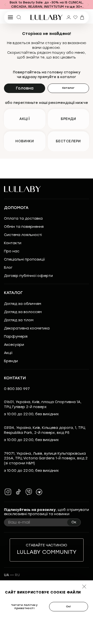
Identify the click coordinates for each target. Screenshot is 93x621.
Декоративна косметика (27, 328)
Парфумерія (16, 336)
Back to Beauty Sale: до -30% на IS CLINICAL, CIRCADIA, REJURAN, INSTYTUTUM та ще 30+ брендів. (46, 5)
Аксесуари (14, 345)
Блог (8, 268)
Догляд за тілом (18, 320)
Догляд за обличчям (22, 304)
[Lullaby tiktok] (18, 492)
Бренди (11, 361)
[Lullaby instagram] (8, 492)
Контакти (12, 243)
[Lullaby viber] (29, 492)
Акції (8, 353)
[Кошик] (82, 17)
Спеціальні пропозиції (24, 259)
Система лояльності (23, 235)
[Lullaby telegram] (39, 492)
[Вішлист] (75, 17)
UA (6, 575)
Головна (24, 88)
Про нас (11, 251)
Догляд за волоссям (23, 312)
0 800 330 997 (17, 389)
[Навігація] (5, 4)
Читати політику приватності (24, 606)
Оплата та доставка (23, 218)
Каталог (68, 87)
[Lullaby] (47, 17)
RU (17, 575)
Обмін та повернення (24, 227)
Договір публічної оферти (28, 276)
